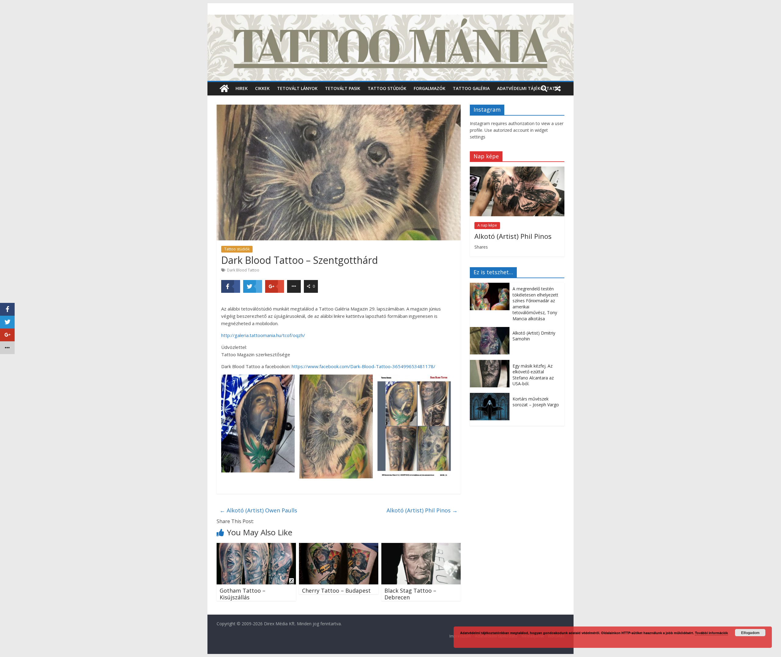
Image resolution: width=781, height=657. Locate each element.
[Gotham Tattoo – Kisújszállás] (256, 546)
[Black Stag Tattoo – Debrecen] (421, 546)
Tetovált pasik (342, 88)
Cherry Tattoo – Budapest (336, 590)
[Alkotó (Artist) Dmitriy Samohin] (491, 330)
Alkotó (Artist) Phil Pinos (422, 510)
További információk (711, 632)
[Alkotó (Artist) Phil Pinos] (517, 170)
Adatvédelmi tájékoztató (528, 88)
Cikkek (262, 88)
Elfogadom (750, 632)
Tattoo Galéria (471, 88)
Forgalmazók (429, 88)
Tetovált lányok (297, 88)
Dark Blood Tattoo (243, 270)
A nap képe (487, 225)
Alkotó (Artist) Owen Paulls (258, 510)
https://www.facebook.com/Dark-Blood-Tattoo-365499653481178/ (363, 366)
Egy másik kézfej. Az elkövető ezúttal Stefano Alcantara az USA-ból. (533, 375)
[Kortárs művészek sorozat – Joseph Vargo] (491, 396)
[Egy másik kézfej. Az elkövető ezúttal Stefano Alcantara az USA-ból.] (491, 363)
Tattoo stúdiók (387, 88)
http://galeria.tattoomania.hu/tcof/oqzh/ (263, 335)
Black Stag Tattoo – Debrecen (410, 594)
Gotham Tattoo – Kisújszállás (242, 594)
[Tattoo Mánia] (390, 18)
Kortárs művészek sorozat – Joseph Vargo (536, 402)
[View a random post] (557, 88)
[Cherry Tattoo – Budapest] (338, 546)
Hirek (242, 88)
